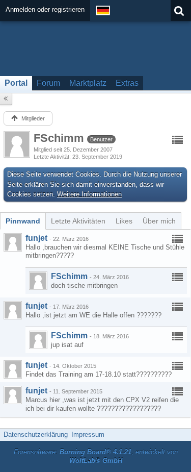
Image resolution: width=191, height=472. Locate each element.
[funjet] (13, 242)
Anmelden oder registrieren (45, 9)
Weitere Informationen (89, 194)
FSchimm (69, 276)
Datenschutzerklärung (36, 434)
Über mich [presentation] (159, 221)
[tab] (23, 221)
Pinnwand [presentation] (23, 221)
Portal (16, 83)
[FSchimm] (38, 280)
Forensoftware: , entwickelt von (96, 456)
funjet (36, 238)
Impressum (87, 434)
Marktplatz (87, 83)
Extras (127, 83)
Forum (48, 83)
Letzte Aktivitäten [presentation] (78, 221)
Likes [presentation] (124, 221)
